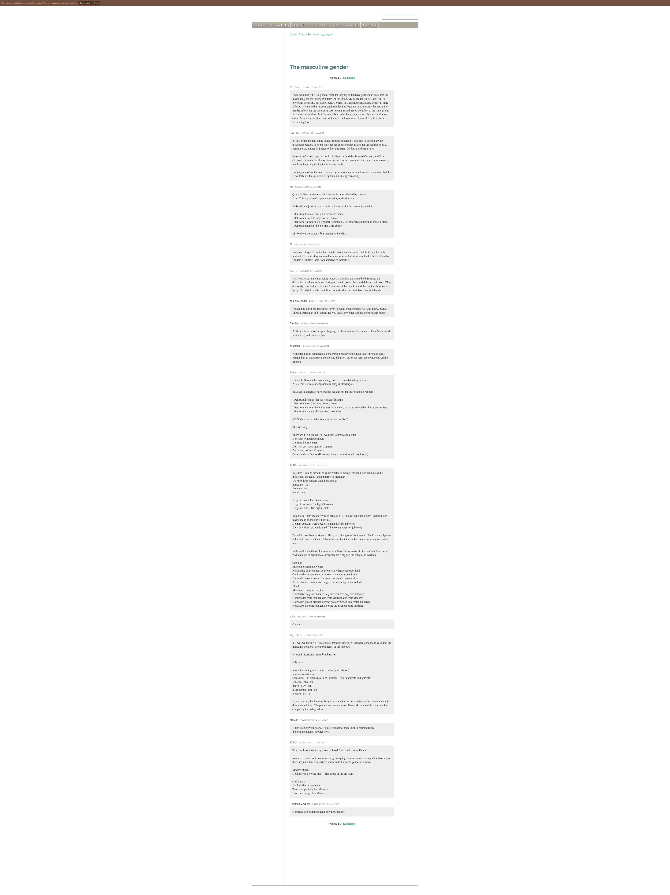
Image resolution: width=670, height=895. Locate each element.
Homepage (259, 25)
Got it (96, 3)
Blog (364, 25)
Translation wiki (351, 25)
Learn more (85, 3)
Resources (334, 25)
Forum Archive (307, 34)
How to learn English (278, 25)
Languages (325, 34)
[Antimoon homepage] (283, 15)
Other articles (299, 25)
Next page (349, 77)
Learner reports (317, 25)
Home (293, 34)
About (374, 25)
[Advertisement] (267, 84)
